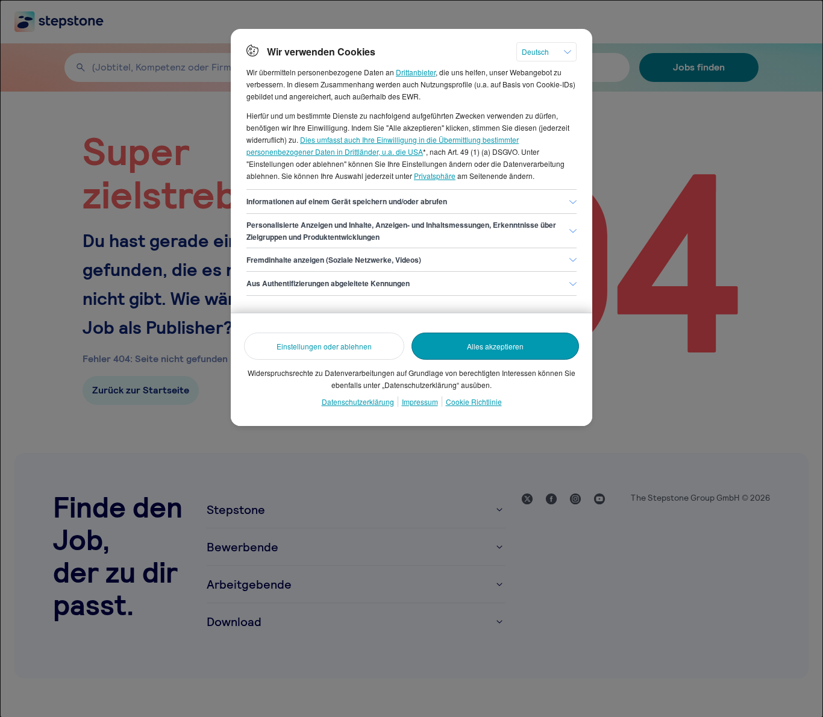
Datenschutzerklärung (358, 401)
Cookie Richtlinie (474, 401)
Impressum (420, 401)
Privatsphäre (434, 176)
